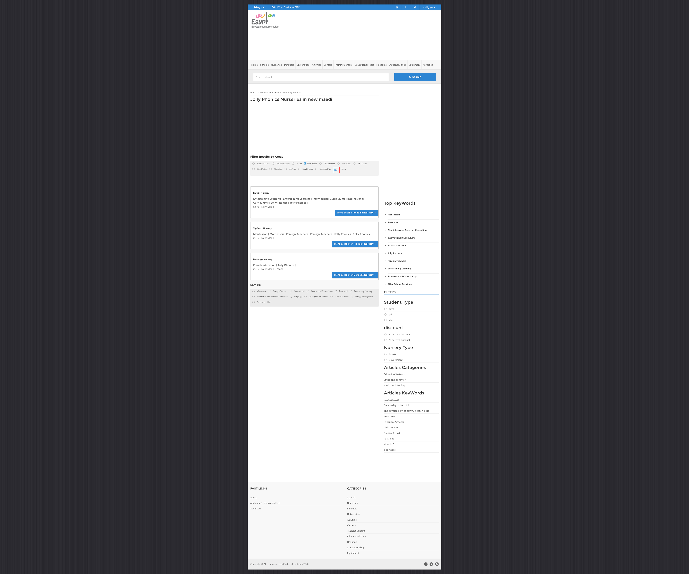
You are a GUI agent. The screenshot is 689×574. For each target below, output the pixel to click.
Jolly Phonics (294, 92)
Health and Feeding (394, 385)
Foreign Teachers (297, 234)
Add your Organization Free (265, 503)
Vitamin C (389, 444)
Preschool (393, 222)
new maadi (280, 92)
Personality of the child (396, 405)
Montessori (260, 234)
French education (264, 265)
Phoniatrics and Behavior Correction (407, 230)
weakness (389, 416)
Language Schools (394, 422)
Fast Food (389, 438)
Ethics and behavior (395, 379)
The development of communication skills (406, 410)
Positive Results (392, 433)
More (343, 169)
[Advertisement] (364, 35)
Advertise (428, 64)
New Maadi (268, 206)
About (253, 497)
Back (336, 170)
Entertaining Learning (267, 198)
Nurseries (262, 92)
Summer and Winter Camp (402, 276)
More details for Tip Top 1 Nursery (354, 243)
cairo (271, 92)
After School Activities (400, 284)
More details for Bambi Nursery (355, 212)
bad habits (390, 449)
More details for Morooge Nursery (354, 274)
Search (416, 77)
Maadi (280, 269)
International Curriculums (329, 198)
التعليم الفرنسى (392, 399)
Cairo (256, 206)
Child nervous (391, 427)
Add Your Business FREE (287, 7)
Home (254, 64)
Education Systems (394, 374)
